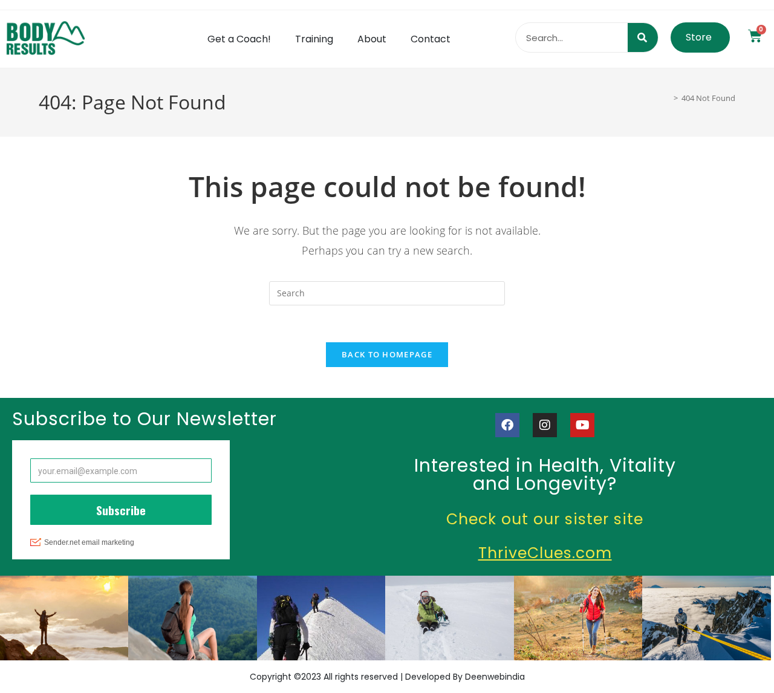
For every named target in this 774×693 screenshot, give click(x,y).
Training (314, 39)
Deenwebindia (495, 677)
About (371, 39)
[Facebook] (507, 425)
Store (699, 37)
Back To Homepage (387, 354)
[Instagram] (545, 425)
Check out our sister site (544, 519)
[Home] (667, 98)
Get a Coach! (239, 39)
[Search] (643, 37)
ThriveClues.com (545, 553)
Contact (430, 39)
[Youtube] (582, 425)
